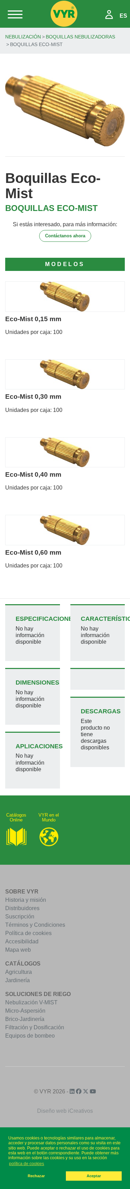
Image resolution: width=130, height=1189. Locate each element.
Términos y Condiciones (35, 925)
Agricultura (18, 972)
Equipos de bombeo (30, 1036)
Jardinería (17, 980)
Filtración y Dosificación (34, 1027)
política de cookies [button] (26, 1163)
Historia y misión (25, 900)
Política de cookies (28, 933)
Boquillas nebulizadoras (80, 36)
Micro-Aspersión (25, 1011)
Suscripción (19, 916)
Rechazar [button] (36, 1176)
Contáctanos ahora (65, 235)
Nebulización (23, 36)
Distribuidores (22, 908)
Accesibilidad (21, 941)
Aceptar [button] (94, 1176)
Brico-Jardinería (24, 1019)
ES (123, 16)
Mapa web (18, 950)
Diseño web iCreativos (65, 1111)
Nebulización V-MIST (31, 1002)
